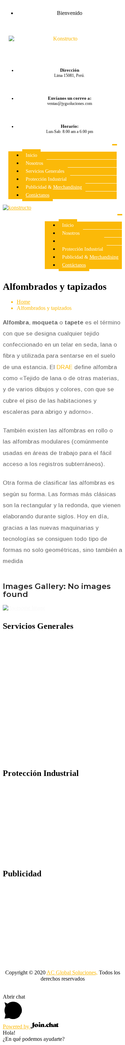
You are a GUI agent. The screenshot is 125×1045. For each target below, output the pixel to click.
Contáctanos (37, 195)
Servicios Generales (45, 171)
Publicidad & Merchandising (54, 187)
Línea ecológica (34, 956)
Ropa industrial (33, 815)
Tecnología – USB (37, 942)
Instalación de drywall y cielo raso (54, 668)
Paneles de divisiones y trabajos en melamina (66, 641)
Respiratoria (30, 828)
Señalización (30, 801)
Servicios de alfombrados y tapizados (57, 681)
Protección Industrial (46, 179)
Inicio (31, 155)
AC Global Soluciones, (72, 972)
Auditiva (26, 788)
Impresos (26, 929)
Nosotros (34, 163)
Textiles (25, 915)
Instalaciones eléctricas (41, 741)
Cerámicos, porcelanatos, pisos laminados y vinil (64, 698)
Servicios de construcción (45, 755)
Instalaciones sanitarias (41, 728)
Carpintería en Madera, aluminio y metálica (64, 714)
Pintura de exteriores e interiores (52, 654)
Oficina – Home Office (42, 888)
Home (23, 302)
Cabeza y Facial (34, 842)
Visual (24, 855)
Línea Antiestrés (34, 902)
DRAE (65, 367)
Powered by (17, 1026)
